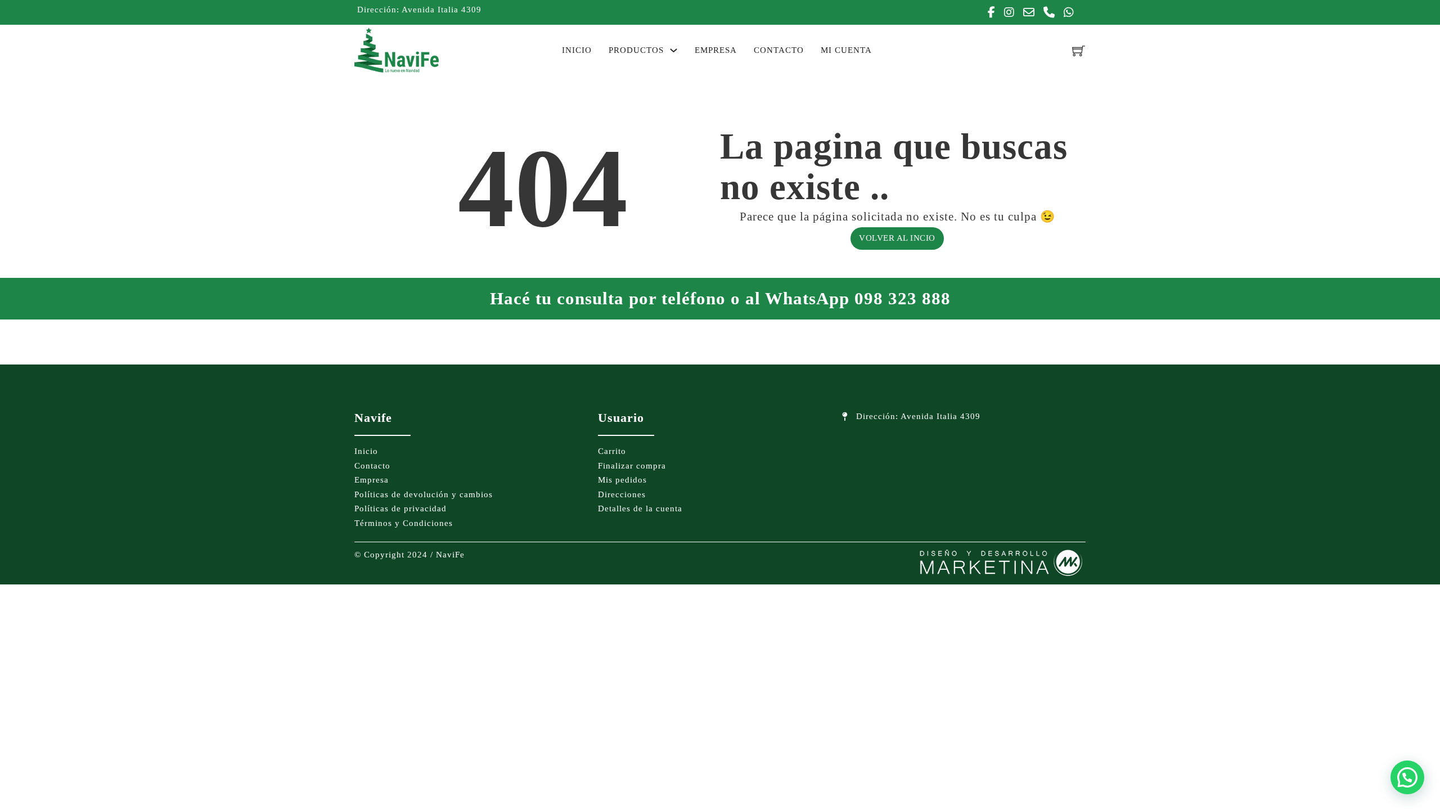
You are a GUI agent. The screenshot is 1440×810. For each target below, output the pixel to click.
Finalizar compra (632, 465)
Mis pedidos (622, 479)
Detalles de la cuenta (640, 508)
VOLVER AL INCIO (897, 237)
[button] (1407, 777)
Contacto (779, 50)
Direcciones (622, 494)
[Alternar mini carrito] (1079, 50)
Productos (636, 50)
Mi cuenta (846, 50)
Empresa (716, 50)
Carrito (612, 451)
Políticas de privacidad (400, 508)
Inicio (577, 50)
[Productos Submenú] (673, 50)
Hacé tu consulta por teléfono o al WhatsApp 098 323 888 (720, 298)
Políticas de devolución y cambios (423, 494)
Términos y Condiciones (403, 523)
